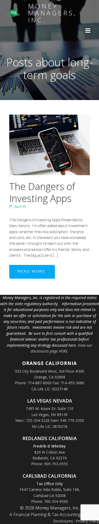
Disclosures (63, 520)
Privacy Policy (87, 520)
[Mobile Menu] (87, 30)
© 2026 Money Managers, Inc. (49, 508)
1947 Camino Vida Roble (40, 489)
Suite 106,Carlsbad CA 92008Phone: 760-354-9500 (55, 495)
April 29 (20, 206)
